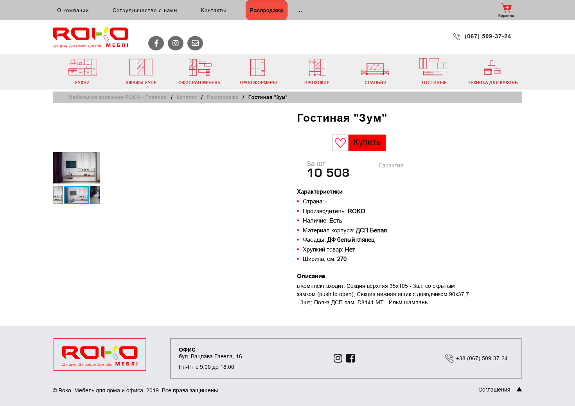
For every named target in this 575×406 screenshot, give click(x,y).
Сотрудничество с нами (145, 10)
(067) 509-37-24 (488, 36)
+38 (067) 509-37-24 (482, 358)
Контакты (213, 10)
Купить (367, 142)
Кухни (82, 82)
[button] (92, 157)
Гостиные (434, 82)
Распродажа (266, 10)
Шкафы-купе (141, 82)
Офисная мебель (199, 82)
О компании (73, 10)
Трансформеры (258, 82)
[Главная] (95, 37)
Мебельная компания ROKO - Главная (117, 97)
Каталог (187, 97)
